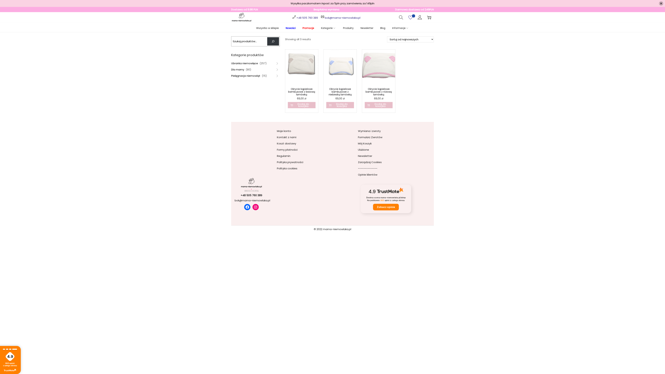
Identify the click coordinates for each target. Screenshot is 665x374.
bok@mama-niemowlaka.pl (342, 18)
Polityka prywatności (290, 162)
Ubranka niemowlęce (244, 63)
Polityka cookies (287, 168)
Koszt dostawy (286, 143)
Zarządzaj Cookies (370, 162)
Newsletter (365, 156)
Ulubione (363, 150)
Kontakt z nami (286, 137)
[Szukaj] (273, 41)
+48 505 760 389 (307, 18)
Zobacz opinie (386, 207)
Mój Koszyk (365, 143)
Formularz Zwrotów (370, 137)
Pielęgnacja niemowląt (245, 76)
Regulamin (283, 156)
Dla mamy (237, 69)
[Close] (661, 3)
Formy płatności (287, 150)
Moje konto (284, 131)
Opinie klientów (367, 174)
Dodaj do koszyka (303, 105)
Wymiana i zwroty (369, 131)
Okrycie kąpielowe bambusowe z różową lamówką (379, 91)
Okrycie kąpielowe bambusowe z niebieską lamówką (340, 91)
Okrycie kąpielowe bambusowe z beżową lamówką (301, 91)
